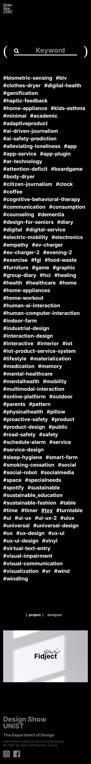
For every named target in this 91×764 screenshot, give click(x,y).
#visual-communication (33, 563)
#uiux (67, 518)
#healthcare (41, 283)
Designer (54, 615)
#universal (16, 525)
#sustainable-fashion (29, 503)
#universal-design (56, 525)
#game (40, 268)
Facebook (16, 754)
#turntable (69, 510)
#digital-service (45, 230)
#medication (18, 366)
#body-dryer (19, 176)
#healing (65, 275)
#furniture (15, 268)
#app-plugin (55, 154)
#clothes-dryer (22, 85)
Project (35, 615)
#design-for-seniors (28, 222)
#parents (14, 404)
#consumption (67, 207)
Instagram (6, 754)
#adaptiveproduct (25, 123)
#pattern (40, 404)
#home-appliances (26, 290)
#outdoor (61, 396)
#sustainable (44, 488)
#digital (12, 230)
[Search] (16, 50)
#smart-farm (62, 457)
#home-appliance (25, 108)
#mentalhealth (21, 381)
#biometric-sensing (27, 78)
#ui (7, 518)
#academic (44, 116)
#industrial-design (26, 328)
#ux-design (30, 533)
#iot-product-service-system (39, 351)
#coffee (12, 192)
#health (12, 283)
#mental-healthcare (27, 374)
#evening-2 (57, 252)
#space (12, 480)
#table (68, 503)
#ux (8, 533)
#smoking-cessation (28, 465)
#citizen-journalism (27, 184)
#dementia (51, 214)
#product (62, 419)
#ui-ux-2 (46, 518)
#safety (48, 434)
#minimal (14, 116)
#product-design (24, 427)
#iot (67, 343)
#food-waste (61, 260)
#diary (65, 222)
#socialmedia (57, 472)
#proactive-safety (25, 419)
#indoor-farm (20, 321)
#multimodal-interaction (33, 389)
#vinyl (50, 541)
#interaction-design (28, 336)
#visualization (21, 571)
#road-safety (19, 434)
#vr (46, 571)
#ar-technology (22, 161)
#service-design (23, 450)
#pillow (56, 412)
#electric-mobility (25, 237)
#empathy (15, 245)
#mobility (55, 381)
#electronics (67, 237)
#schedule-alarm (24, 442)
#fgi (36, 260)
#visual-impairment (27, 556)
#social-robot (20, 472)
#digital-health (62, 85)
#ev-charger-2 (21, 252)
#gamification (20, 93)
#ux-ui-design (21, 541)
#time (10, 510)
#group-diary (19, 275)
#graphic (64, 268)
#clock (64, 184)
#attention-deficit (25, 169)
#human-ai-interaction (31, 305)
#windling (15, 579)
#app (70, 146)
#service (60, 442)
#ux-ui (56, 533)
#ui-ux (23, 518)
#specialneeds (43, 480)
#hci (45, 275)
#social (67, 465)
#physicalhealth (23, 412)
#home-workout (23, 298)
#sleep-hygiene (22, 457)
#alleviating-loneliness (31, 146)
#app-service (19, 154)
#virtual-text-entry (26, 548)
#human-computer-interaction (41, 313)
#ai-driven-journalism (30, 131)
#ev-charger (47, 245)
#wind (62, 571)
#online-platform (24, 396)
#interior (48, 343)
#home (68, 283)
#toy (47, 510)
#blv (61, 78)
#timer (29, 510)
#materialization (50, 359)
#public (58, 427)
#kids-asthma (68, 108)
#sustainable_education (33, 495)
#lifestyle (14, 359)
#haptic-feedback (25, 101)
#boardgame (67, 169)
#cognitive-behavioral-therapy (41, 199)
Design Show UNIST (7, 8)
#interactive (18, 343)
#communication (24, 207)
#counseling (18, 214)
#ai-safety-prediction (30, 139)
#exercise (15, 260)
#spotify (13, 488)
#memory (50, 366)
